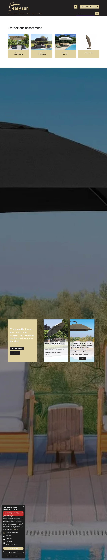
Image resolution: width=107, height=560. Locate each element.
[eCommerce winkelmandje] (75, 6)
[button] (13, 556)
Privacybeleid (14, 529)
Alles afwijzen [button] (13, 552)
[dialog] (13, 531)
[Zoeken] (97, 13)
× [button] (23, 506)
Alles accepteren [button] (13, 548)
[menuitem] (12, 13)
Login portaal (87, 6)
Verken (82, 358)
